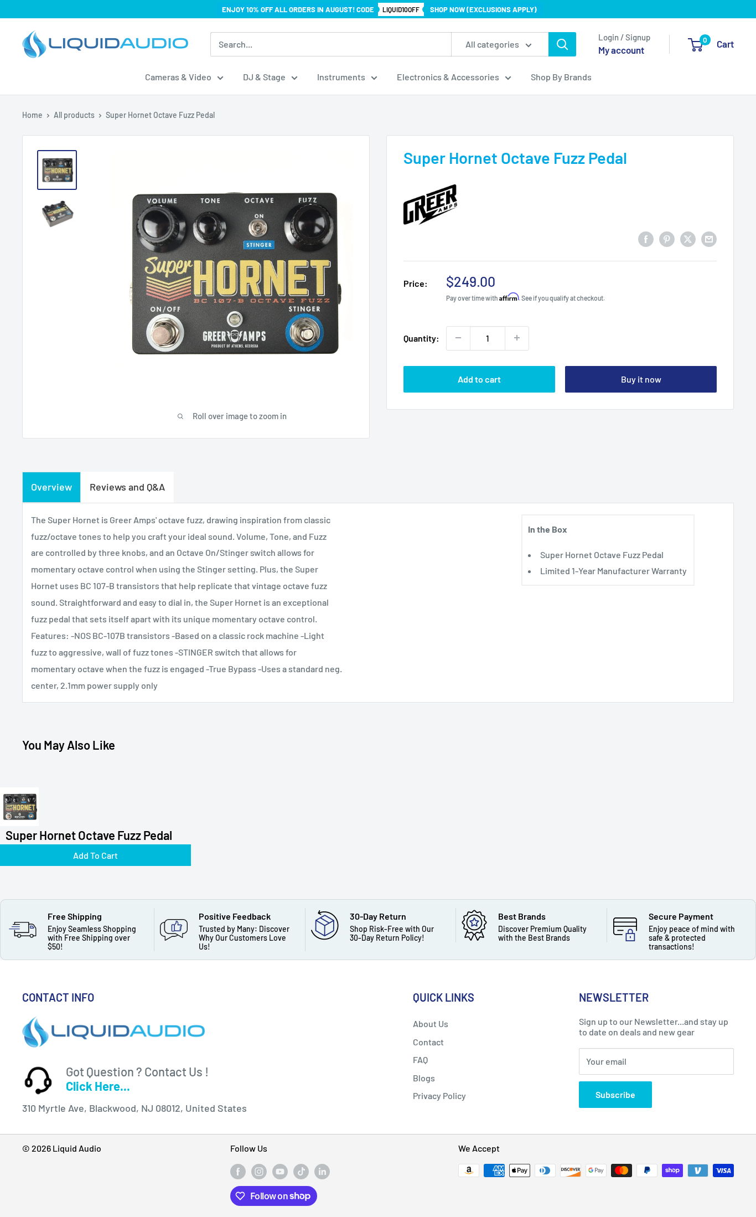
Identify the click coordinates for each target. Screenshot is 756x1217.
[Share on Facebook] (646, 238)
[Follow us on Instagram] (259, 1171)
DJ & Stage (264, 76)
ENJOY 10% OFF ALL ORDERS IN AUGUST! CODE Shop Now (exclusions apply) (379, 9)
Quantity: (421, 337)
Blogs (424, 1077)
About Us (430, 1023)
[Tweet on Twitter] (688, 238)
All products (74, 115)
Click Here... (98, 1086)
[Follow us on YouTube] (280, 1171)
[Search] (562, 44)
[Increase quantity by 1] (517, 337)
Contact (428, 1041)
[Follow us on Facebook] (238, 1171)
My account (621, 49)
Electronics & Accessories (448, 76)
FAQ (420, 1059)
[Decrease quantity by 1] (458, 337)
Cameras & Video (178, 76)
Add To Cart (95, 855)
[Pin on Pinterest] (667, 238)
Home (32, 115)
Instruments (341, 76)
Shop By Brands (561, 76)
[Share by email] (709, 238)
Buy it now (641, 378)
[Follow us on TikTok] (301, 1171)
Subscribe (615, 1094)
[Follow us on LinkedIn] (322, 1171)
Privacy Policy (439, 1095)
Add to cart (479, 378)
